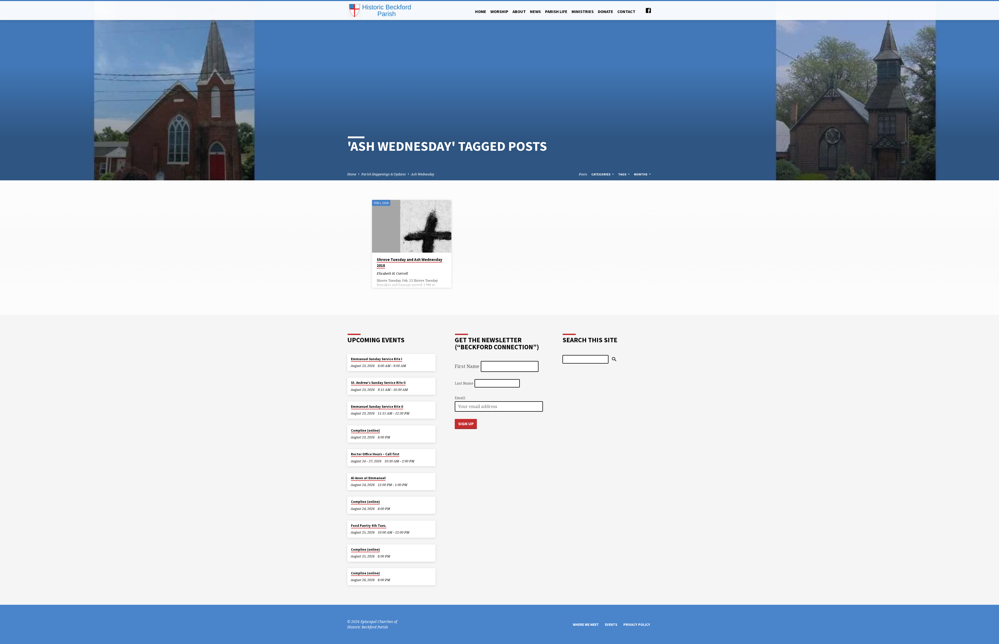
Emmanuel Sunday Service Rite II (377, 406)
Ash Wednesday (422, 174)
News (535, 11)
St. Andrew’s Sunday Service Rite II (378, 382)
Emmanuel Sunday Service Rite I (376, 359)
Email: (460, 397)
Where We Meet (586, 624)
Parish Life (556, 11)
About (519, 11)
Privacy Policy (636, 624)
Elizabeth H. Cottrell (392, 273)
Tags (622, 174)
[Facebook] (648, 10)
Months (641, 174)
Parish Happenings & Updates (383, 174)
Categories (601, 174)
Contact (626, 11)
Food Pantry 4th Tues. (368, 525)
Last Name (464, 383)
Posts (583, 174)
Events (611, 624)
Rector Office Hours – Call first (375, 454)
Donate (605, 11)
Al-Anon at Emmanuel (368, 478)
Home (480, 11)
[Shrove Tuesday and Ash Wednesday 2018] (411, 226)
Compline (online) (365, 430)
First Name (467, 366)
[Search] (614, 359)
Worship (499, 11)
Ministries (583, 11)
